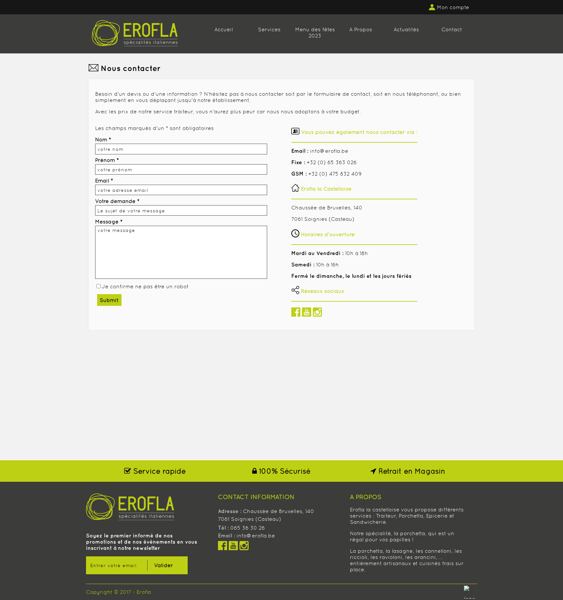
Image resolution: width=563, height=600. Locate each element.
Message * (109, 222)
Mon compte (453, 7)
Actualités (406, 29)
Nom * (103, 139)
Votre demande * (117, 201)
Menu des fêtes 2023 (315, 32)
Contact (451, 29)
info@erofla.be (256, 536)
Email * (104, 181)
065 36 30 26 (247, 528)
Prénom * (107, 160)
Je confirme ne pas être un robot (145, 286)
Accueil (223, 29)
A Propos (360, 29)
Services (269, 29)
